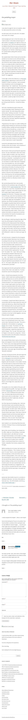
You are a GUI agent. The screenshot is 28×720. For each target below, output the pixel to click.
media (3, 695)
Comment (5, 582)
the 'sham (14, 3)
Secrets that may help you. (8, 336)
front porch (22, 497)
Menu (14, 11)
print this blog (5, 697)
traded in (12, 42)
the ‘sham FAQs (5, 699)
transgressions (5, 702)
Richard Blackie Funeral (14, 672)
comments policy (5, 692)
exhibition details (5, 693)
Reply (3, 541)
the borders (21, 486)
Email (3, 604)
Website (4, 610)
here (20, 650)
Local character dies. (8, 668)
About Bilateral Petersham (7, 690)
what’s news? (11, 675)
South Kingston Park (16, 187)
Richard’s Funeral (11, 679)
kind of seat (9, 390)
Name (4, 598)
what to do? (4, 706)
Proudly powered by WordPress (8, 717)
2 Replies (4, 21)
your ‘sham (4, 708)
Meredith (4, 679)
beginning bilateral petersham (15, 665)
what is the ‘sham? (6, 704)
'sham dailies (15, 486)
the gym (8, 358)
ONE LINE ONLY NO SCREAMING (16, 674)
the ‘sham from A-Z (6, 701)
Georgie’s (4, 194)
